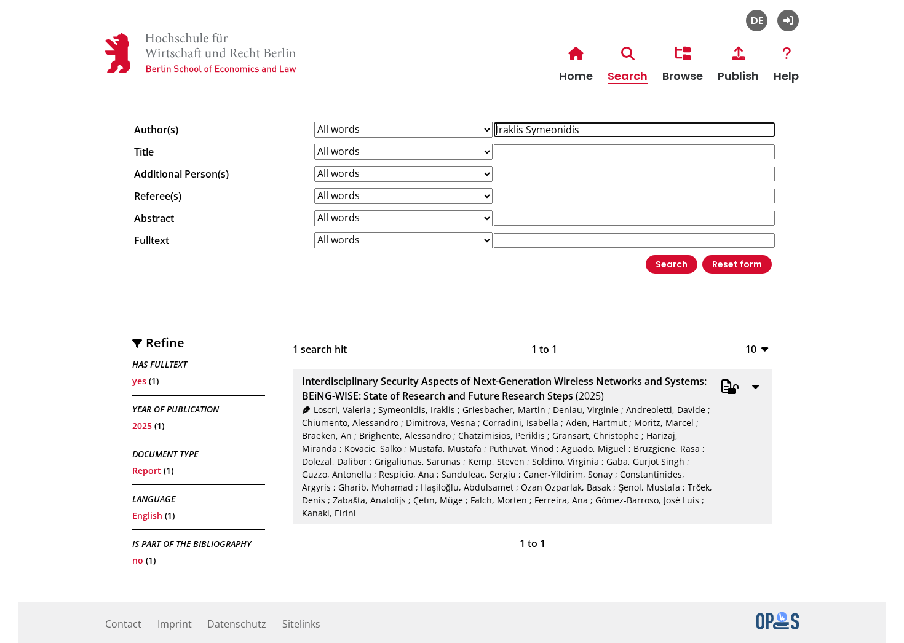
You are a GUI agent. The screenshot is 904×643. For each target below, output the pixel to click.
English (147, 515)
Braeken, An (327, 435)
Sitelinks (301, 624)
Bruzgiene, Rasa (666, 448)
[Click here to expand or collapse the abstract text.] (755, 386)
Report (146, 470)
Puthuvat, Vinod (521, 448)
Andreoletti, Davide (665, 410)
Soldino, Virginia (565, 461)
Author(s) (156, 129)
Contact (123, 624)
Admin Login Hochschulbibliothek (788, 20)
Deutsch (756, 20)
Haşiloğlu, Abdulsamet (467, 487)
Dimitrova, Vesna (440, 422)
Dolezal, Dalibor (334, 461)
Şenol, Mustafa (649, 487)
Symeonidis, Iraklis (416, 410)
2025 (142, 426)
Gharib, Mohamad (375, 487)
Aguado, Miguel (593, 448)
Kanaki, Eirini (329, 513)
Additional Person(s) (181, 174)
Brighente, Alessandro (405, 435)
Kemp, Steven (496, 461)
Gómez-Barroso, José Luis (647, 500)
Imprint (174, 624)
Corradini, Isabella (520, 422)
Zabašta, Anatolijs (369, 500)
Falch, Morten (498, 500)
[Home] (117, 71)
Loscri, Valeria (342, 410)
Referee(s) (157, 196)
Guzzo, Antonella (336, 474)
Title (144, 152)
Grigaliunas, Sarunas (418, 461)
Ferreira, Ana (561, 500)
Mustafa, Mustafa (445, 448)
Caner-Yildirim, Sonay (568, 474)
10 (750, 348)
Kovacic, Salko (373, 448)
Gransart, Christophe (595, 435)
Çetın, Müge (438, 500)
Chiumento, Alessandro (350, 422)
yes (139, 381)
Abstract (154, 218)
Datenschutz (236, 624)
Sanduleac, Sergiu (479, 474)
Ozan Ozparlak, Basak (566, 487)
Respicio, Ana (406, 474)
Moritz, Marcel (664, 422)
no (137, 560)
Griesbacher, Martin (503, 410)
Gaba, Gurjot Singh (645, 461)
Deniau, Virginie (586, 410)
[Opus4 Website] (777, 626)
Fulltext (151, 240)
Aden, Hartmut (596, 422)
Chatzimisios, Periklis (501, 435)
